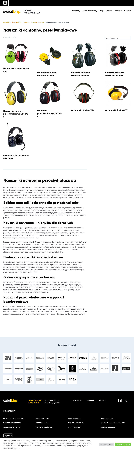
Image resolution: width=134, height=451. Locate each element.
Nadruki (109, 11)
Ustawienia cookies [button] (106, 444)
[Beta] (40, 358)
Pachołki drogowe (75, 423)
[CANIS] (72, 358)
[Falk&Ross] (126, 358)
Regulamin (77, 400)
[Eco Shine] (104, 358)
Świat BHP (6, 22)
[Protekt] (104, 368)
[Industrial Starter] (29, 368)
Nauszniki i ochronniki (37, 22)
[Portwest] (93, 368)
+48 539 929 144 (34, 400)
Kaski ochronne (74, 419)
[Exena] (115, 358)
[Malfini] (61, 368)
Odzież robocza (42, 423)
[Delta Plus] (93, 358)
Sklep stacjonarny (89, 11)
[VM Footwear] (72, 379)
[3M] (7, 358)
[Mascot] (72, 368)
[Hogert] (7, 368)
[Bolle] (61, 358)
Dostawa (118, 11)
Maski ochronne (107, 419)
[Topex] (40, 379)
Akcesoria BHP (16, 22)
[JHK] (40, 368)
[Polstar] (83, 368)
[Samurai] (7, 379)
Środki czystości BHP (44, 427)
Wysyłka (90, 400)
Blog (101, 11)
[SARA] (18, 379)
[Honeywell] (18, 368)
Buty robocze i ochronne (13, 419)
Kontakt (127, 11)
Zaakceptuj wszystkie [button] (123, 444)
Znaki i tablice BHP (108, 427)
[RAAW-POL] (115, 368)
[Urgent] (50, 379)
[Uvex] (61, 379)
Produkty (76, 11)
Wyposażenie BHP (75, 427)
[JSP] (50, 368)
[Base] (29, 358)
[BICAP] (50, 358)
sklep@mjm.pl (33, 403)
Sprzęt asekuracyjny (12, 427)
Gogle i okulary (42, 419)
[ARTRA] (18, 358)
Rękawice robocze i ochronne (113, 423)
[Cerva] (83, 358)
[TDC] (29, 379)
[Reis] (126, 368)
